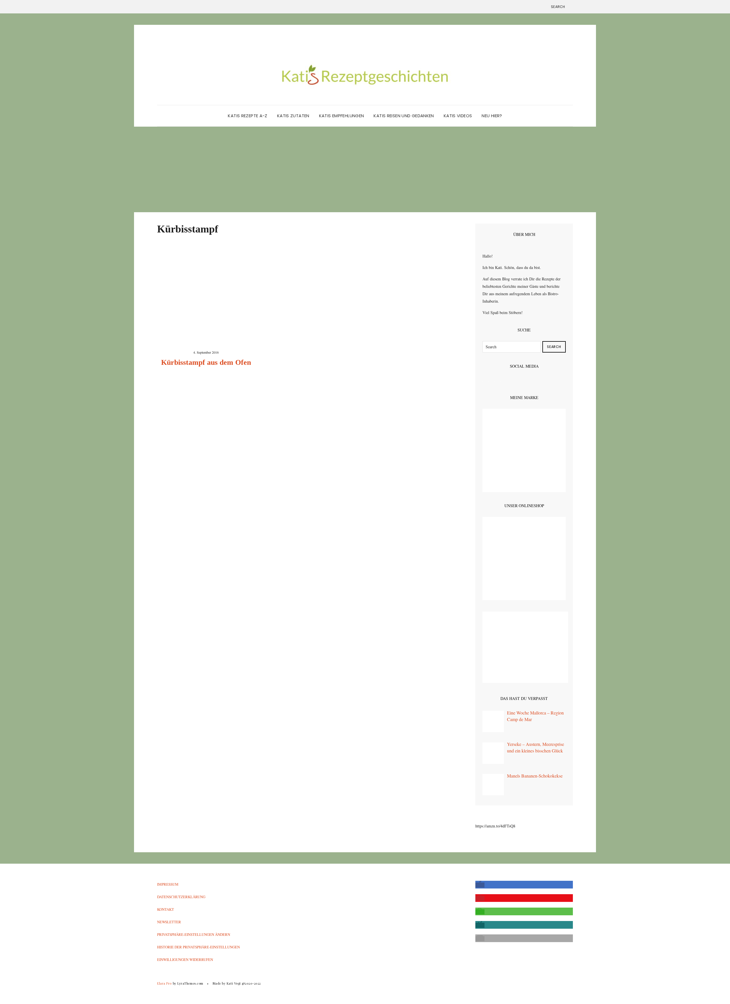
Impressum (168, 884)
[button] (479, 885)
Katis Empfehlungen (341, 116)
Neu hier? (492, 116)
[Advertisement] (365, 169)
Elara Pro (164, 983)
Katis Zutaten (293, 116)
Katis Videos (458, 116)
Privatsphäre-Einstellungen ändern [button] (193, 934)
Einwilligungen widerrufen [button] (185, 959)
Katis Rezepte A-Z (247, 116)
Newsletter (169, 921)
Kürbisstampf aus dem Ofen (206, 362)
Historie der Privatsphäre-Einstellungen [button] (198, 947)
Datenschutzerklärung (181, 896)
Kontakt (165, 909)
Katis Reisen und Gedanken (404, 116)
